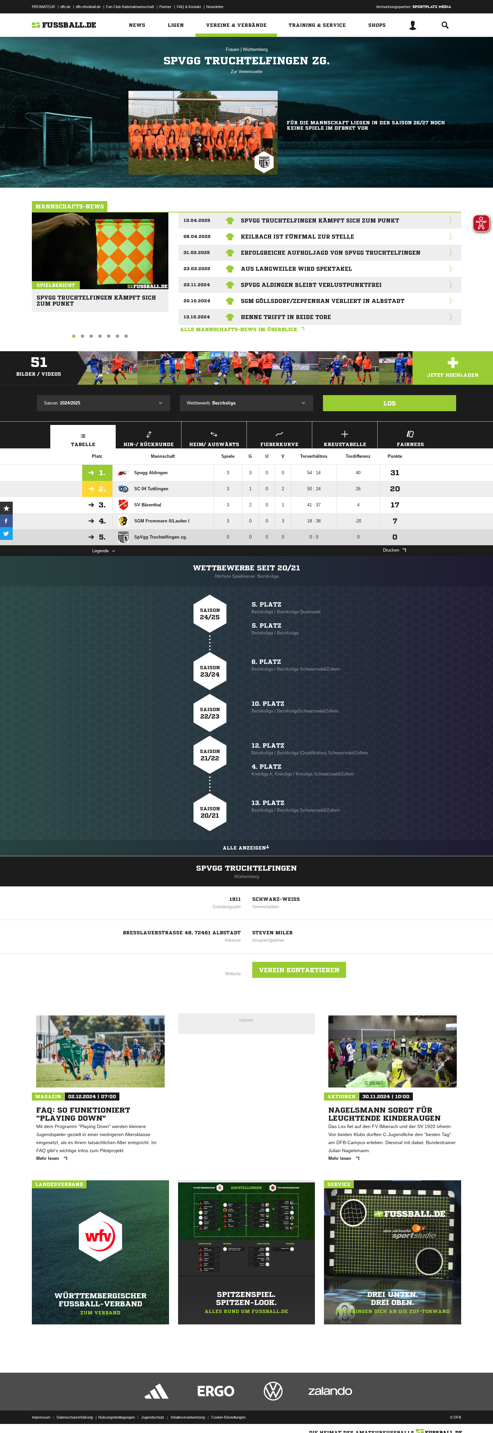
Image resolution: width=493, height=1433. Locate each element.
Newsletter (215, 7)
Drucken (391, 550)
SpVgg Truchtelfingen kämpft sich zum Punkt (96, 297)
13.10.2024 (196, 317)
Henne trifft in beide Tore (286, 317)
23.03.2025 (196, 268)
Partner (165, 7)
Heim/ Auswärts (214, 444)
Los (389, 403)
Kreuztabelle (345, 444)
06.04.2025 (197, 236)
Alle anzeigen (244, 848)
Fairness (410, 444)
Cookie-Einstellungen (228, 1417)
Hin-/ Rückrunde (148, 444)
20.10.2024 (196, 301)
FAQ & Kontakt (189, 7)
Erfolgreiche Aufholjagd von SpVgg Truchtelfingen (331, 252)
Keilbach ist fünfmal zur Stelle (297, 236)
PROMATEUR (43, 7)
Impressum (41, 1417)
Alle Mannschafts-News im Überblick (238, 329)
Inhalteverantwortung (188, 1417)
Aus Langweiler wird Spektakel (296, 268)
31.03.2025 (196, 252)
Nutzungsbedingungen (116, 1417)
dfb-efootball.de (88, 7)
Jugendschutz (152, 1417)
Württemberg (255, 49)
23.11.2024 (196, 285)
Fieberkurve (279, 444)
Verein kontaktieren (299, 970)
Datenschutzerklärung (75, 1417)
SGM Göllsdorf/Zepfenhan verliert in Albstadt (322, 301)
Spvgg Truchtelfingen (246, 868)
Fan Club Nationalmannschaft (130, 7)
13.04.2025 (196, 220)
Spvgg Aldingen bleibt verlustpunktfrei (311, 285)
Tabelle (83, 444)
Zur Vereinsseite (246, 71)
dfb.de (65, 7)
